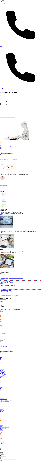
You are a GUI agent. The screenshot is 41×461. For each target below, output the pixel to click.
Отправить (1, 310)
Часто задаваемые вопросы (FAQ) (3, 399)
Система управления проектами (3, 346)
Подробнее (1, 214)
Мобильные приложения (2, 361)
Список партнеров (2, 391)
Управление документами (3, 374)
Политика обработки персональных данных (4, 427)
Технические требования (2, 333)
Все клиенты (1, 389)
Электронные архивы (2, 360)
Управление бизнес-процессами (3, 375)
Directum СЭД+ (1, 326)
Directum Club (1, 430)
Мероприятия (1, 409)
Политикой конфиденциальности (7, 458)
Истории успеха (2, 388)
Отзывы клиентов (2, 390)
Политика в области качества (3, 428)
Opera (2, 443)
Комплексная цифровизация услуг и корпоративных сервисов (6, 351)
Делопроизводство (2, 358)
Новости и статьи (2, 398)
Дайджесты (1, 411)
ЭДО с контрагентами (2, 373)
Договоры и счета (2, 359)
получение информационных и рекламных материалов (10, 309)
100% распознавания (10, 159)
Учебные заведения (2, 392)
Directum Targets (1, 325)
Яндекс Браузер (3, 442)
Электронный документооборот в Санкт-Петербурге (5, 400)
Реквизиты (1, 426)
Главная (2, 89)
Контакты (1, 432)
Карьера (1, 429)
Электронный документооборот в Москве (4, 401)
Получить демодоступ (2, 46)
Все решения (1, 376)
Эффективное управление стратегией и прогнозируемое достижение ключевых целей (9, 341)
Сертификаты (1, 425)
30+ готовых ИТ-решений (4, 156)
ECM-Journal (1, 431)
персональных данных (18, 436)
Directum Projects (1, 327)
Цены (0, 377)
